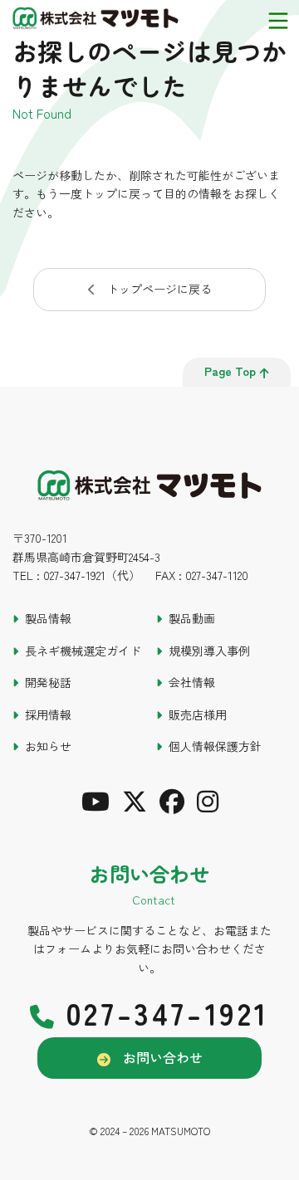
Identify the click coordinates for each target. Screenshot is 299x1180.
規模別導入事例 (209, 650)
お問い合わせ (163, 1057)
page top (230, 371)
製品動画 (192, 618)
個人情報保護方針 (215, 746)
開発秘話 (48, 682)
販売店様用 (198, 714)
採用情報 (48, 714)
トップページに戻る (159, 288)
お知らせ (48, 746)
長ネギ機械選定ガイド (83, 650)
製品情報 (48, 618)
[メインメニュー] (278, 20)
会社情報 (192, 682)
